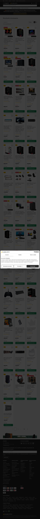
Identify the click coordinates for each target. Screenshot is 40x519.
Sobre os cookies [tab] (33, 254)
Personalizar (19, 266)
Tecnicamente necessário (7, 266)
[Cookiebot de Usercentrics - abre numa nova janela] (34, 252)
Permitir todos (32, 266)
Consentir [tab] (7, 254)
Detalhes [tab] (20, 254)
